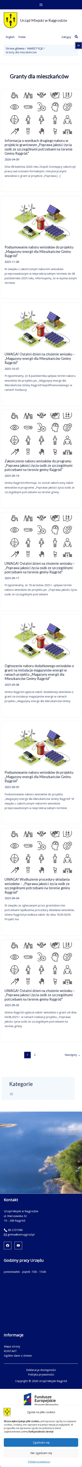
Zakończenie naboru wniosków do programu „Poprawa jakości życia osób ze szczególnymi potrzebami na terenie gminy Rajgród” (38, 465)
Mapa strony (12, 1346)
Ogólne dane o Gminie (18, 1355)
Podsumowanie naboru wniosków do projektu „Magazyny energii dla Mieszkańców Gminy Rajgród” (39, 251)
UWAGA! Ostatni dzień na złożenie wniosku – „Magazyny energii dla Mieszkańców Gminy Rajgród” (40, 358)
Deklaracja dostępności (41, 1370)
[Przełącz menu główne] (41, 5)
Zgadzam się (41, 1442)
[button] (76, 36)
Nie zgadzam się (41, 1453)
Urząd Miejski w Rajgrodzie (43, 20)
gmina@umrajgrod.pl (21, 1234)
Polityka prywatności (39, 1461)
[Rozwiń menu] (11, 1094)
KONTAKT (10, 1351)
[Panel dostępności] (78, 45)
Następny (72, 1055)
